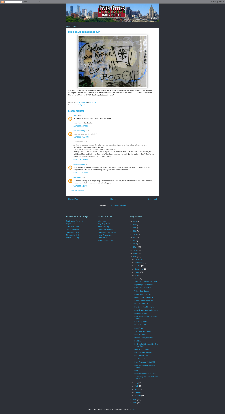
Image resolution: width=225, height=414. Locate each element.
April (137, 386)
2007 (135, 400)
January (138, 396)
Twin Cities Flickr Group (107, 232)
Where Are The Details (142, 288)
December (139, 259)
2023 (135, 221)
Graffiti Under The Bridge (143, 297)
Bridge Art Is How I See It (143, 294)
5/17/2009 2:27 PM (80, 126)
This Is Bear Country (142, 291)
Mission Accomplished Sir (143, 338)
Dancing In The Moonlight (144, 307)
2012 (135, 244)
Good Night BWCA (141, 304)
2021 (135, 228)
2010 (135, 250)
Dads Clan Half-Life (105, 240)
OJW (75, 115)
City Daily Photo (104, 224)
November (139, 262)
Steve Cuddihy (79, 131)
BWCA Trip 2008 (140, 322)
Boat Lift (137, 341)
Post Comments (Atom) (117, 205)
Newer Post (73, 199)
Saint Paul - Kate (72, 229)
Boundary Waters (140, 313)
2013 (135, 241)
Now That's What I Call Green (145, 374)
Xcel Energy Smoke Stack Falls (146, 281)
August (137, 272)
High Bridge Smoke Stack (143, 284)
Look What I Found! (141, 349)
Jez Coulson (102, 238)
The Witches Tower (141, 359)
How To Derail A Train (142, 325)
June (137, 279)
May (136, 383)
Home (113, 199)
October (138, 266)
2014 (135, 237)
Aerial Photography (105, 235)
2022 (135, 225)
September (139, 269)
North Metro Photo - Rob (75, 221)
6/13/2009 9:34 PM (80, 159)
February (138, 392)
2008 (135, 256)
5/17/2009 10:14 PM (81, 137)
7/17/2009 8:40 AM (80, 186)
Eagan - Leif (70, 224)
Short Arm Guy (103, 227)
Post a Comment (77, 191)
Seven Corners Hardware (143, 301)
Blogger (134, 409)
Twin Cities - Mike (72, 232)
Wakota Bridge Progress (143, 352)
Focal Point (138, 328)
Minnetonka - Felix (73, 235)
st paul (82, 105)
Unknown (77, 177)
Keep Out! (138, 370)
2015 (135, 234)
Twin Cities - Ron (72, 227)
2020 (135, 231)
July (136, 275)
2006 (135, 403)
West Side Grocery (141, 334)
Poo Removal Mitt (141, 356)
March (137, 389)
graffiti (76, 105)
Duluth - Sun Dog (72, 238)
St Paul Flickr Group (105, 229)
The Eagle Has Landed (143, 331)
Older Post (152, 199)
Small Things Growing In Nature (146, 310)
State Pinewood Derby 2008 (144, 362)
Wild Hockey (102, 221)
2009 (135, 253)
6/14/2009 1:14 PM (80, 173)
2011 (135, 247)
